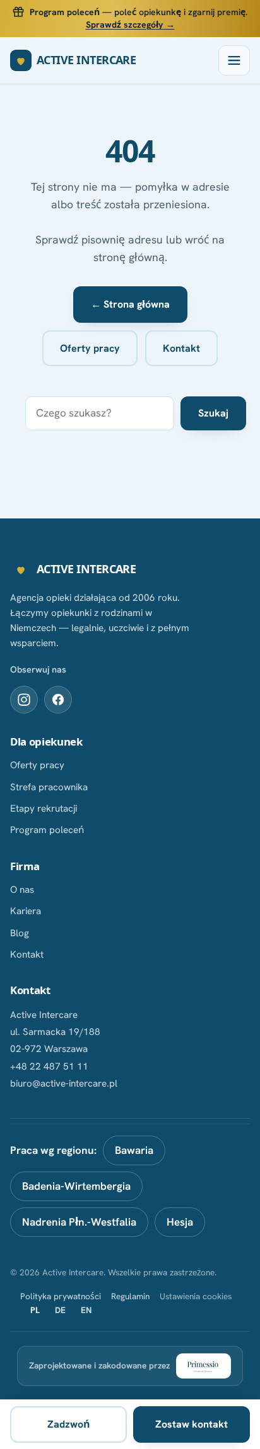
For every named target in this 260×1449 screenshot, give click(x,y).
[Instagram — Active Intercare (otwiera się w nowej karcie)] (24, 699)
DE (60, 1310)
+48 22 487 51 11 (49, 1066)
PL (35, 1310)
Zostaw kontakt (191, 1424)
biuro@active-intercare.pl (63, 1083)
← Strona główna (130, 304)
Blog (19, 933)
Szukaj (213, 413)
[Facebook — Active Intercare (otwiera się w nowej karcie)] (58, 699)
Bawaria (134, 1150)
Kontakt (181, 348)
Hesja (180, 1222)
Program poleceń (47, 830)
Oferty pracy (90, 348)
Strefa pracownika (49, 787)
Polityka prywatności (60, 1296)
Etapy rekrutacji (43, 808)
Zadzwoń (68, 1424)
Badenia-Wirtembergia (76, 1186)
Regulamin (130, 1296)
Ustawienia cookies (196, 1296)
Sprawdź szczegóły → (130, 24)
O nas (22, 889)
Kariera (25, 911)
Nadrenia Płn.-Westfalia (79, 1222)
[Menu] (234, 60)
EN (86, 1310)
